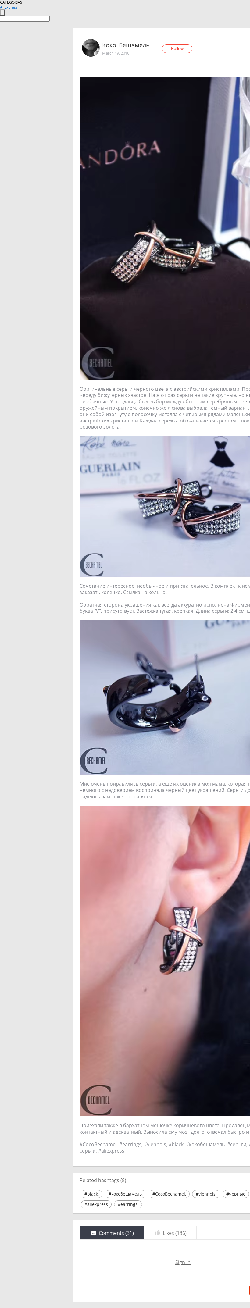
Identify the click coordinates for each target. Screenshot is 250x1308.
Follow (177, 48)
